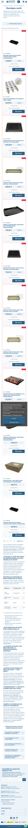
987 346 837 (12, 795)
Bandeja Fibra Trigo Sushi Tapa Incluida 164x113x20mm (13, 310)
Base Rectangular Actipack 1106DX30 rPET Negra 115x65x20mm (14, 523)
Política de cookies (7, 415)
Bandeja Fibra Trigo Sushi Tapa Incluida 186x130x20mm (13, 352)
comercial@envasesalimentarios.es (12, 788)
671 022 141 (12, 791)
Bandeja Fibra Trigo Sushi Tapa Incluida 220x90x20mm (13, 183)
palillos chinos (16, 720)
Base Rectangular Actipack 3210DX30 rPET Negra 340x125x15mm (12, 57)
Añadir (18, 69)
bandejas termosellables (9, 679)
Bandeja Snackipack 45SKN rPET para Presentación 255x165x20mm (13, 439)
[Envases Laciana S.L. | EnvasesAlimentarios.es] (10, 2)
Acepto (14, 418)
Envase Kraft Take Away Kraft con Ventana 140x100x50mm (13, 481)
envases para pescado (8, 701)
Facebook (12, 818)
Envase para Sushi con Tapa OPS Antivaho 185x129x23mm (13, 268)
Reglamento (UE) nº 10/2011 (16, 696)
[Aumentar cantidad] (10, 69)
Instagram (15, 818)
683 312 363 (14, 786)
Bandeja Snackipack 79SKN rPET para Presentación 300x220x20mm (13, 226)
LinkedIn (18, 818)
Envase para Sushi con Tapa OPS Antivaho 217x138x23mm (13, 141)
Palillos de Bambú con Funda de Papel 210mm (13, 99)
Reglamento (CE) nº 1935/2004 (10, 695)
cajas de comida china (8, 682)
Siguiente (20, 541)
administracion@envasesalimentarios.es (13, 796)
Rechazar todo (14, 422)
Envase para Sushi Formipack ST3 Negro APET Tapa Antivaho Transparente (13, 395)
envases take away (17, 681)
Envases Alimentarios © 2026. (14, 826)
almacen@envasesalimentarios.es (11, 792)
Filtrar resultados (14, 24)
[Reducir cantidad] (4, 69)
